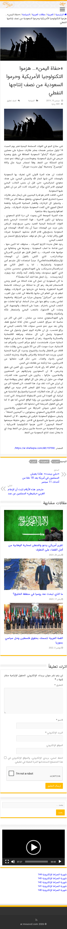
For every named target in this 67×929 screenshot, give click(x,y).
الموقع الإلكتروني (54, 745)
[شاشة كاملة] (7, 861)
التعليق (58, 685)
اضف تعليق (11, 100)
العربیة (50, 15)
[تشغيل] (60, 861)
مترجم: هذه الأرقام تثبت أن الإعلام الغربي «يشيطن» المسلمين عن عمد (26, 490)
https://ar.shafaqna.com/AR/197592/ (35, 448)
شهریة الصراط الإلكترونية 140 (52, 890)
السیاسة (26, 15)
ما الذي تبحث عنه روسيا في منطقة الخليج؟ (38, 594)
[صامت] (13, 861)
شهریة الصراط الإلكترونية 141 (52, 886)
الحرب (56, 461)
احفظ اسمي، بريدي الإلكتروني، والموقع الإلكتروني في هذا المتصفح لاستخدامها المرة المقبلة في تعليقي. (35, 760)
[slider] (36, 862)
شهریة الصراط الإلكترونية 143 (52, 878)
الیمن (33, 461)
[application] (33, 847)
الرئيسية (59, 15)
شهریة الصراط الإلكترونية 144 (52, 874)
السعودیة (44, 461)
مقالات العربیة (38, 15)
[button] (33, 847)
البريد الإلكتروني (54, 733)
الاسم (59, 720)
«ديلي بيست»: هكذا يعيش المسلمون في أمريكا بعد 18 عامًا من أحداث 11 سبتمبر (40, 476)
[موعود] (33, 4)
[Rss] (36, 920)
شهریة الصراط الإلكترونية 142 (52, 882)
